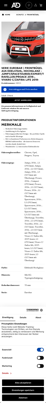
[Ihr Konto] (35, 5)
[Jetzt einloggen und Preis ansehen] (40, 5)
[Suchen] (29, 5)
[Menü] (6, 5)
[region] (23, 43)
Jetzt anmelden (22, 100)
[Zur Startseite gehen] (17, 5)
